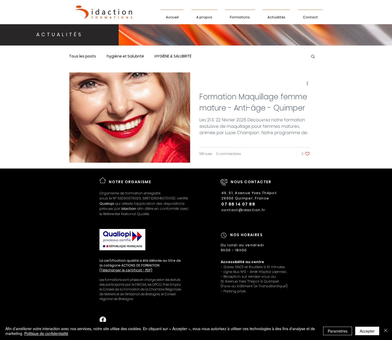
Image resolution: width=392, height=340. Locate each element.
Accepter (367, 331)
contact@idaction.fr (243, 209)
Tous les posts (82, 56)
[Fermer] (385, 331)
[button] (312, 57)
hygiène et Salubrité (125, 56)
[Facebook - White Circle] (102, 320)
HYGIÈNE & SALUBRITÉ (173, 56)
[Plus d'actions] (309, 83)
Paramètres (337, 331)
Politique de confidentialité (46, 333)
